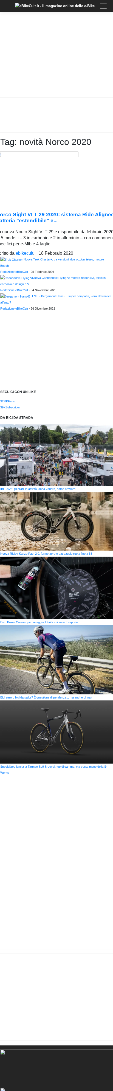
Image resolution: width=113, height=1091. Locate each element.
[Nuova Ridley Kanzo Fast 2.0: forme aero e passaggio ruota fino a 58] (56, 521)
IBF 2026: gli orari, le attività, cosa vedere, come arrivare (37, 488)
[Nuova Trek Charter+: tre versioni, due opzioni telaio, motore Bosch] (12, 259)
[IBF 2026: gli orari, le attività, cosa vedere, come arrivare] (56, 454)
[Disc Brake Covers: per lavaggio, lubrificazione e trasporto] (56, 587)
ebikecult (24, 253)
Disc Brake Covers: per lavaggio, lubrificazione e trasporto (39, 622)
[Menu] (8, 10)
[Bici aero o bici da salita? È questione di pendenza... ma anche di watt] (56, 659)
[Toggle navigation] (103, 6)
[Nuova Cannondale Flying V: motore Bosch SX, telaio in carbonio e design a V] (16, 277)
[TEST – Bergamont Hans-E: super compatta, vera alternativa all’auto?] (15, 296)
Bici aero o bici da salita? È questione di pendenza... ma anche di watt (46, 697)
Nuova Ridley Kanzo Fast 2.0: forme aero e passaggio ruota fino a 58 (46, 553)
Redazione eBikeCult (14, 271)
